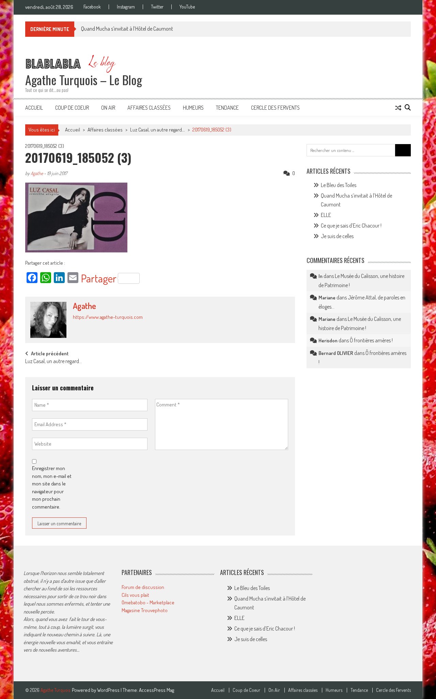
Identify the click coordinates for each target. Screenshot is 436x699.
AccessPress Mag (156, 690)
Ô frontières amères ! (371, 340)
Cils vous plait (135, 595)
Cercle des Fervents (275, 107)
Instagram (126, 6)
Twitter (157, 6)
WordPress (109, 690)
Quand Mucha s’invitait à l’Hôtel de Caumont (127, 28)
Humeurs (193, 107)
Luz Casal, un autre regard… (53, 361)
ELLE (326, 215)
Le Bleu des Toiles (338, 185)
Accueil (34, 107)
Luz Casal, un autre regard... (157, 129)
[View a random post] (398, 107)
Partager (98, 278)
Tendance (227, 107)
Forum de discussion (143, 587)
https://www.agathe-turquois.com (108, 317)
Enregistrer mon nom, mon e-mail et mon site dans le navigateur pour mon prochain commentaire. (52, 487)
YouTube (187, 6)
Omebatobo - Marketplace (148, 602)
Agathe (37, 173)
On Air (108, 107)
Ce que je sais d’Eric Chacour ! (351, 225)
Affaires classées (149, 107)
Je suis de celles (337, 236)
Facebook (92, 6)
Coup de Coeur (72, 107)
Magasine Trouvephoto (145, 610)
